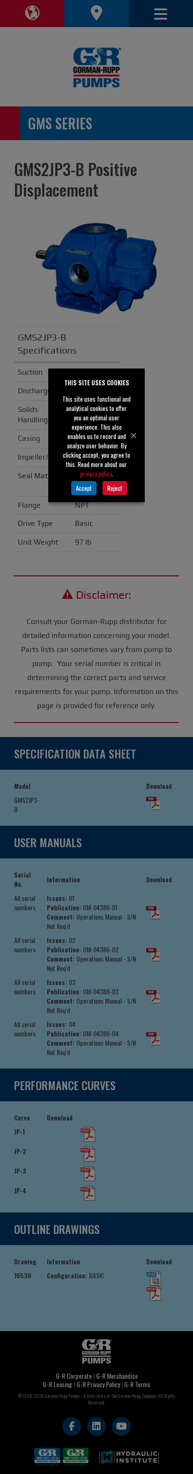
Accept (84, 488)
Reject (114, 488)
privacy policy (96, 473)
